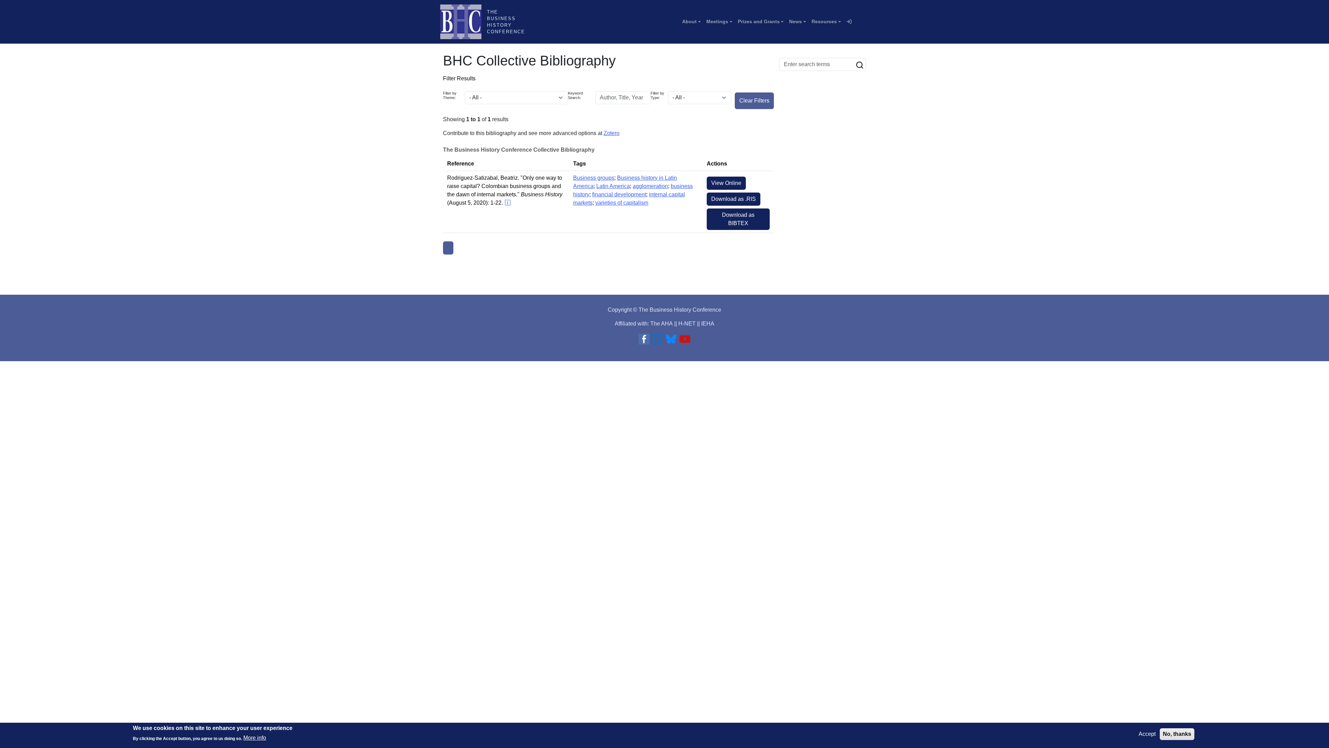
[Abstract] (507, 203)
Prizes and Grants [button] (759, 21)
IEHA (707, 324)
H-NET (687, 324)
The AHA (661, 324)
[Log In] (849, 21)
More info (254, 738)
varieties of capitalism (621, 203)
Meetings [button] (717, 21)
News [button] (795, 21)
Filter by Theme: (449, 95)
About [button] (689, 21)
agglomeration (650, 186)
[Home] (463, 22)
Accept (1147, 734)
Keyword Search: (575, 95)
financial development (619, 194)
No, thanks (1177, 734)
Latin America (613, 186)
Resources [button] (824, 21)
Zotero (612, 133)
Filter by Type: (657, 95)
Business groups (593, 178)
